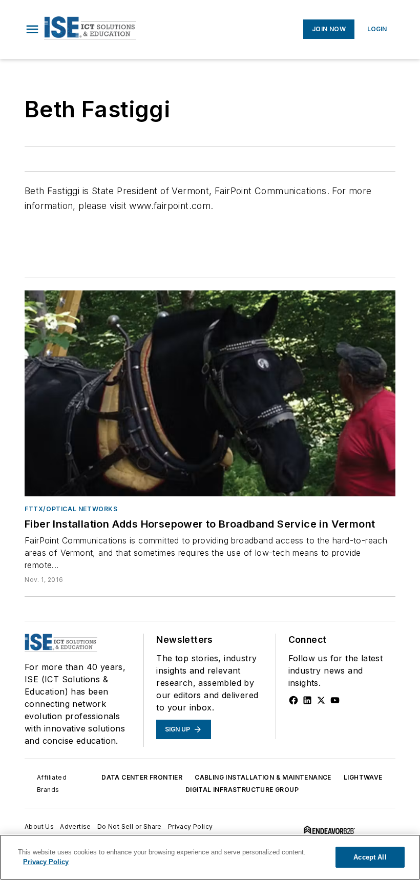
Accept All (369, 857)
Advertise (75, 826)
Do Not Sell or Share (129, 826)
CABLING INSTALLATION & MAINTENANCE (263, 777)
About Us (39, 826)
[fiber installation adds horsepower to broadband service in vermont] (210, 393)
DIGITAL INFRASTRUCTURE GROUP (242, 789)
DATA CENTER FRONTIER (141, 777)
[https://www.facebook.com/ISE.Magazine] (293, 700)
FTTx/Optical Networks (71, 509)
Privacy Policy (190, 826)
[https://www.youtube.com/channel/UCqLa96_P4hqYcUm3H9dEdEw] (335, 700)
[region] (210, 857)
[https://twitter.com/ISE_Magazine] (321, 700)
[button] (32, 29)
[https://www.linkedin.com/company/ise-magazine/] (307, 700)
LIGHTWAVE (363, 777)
